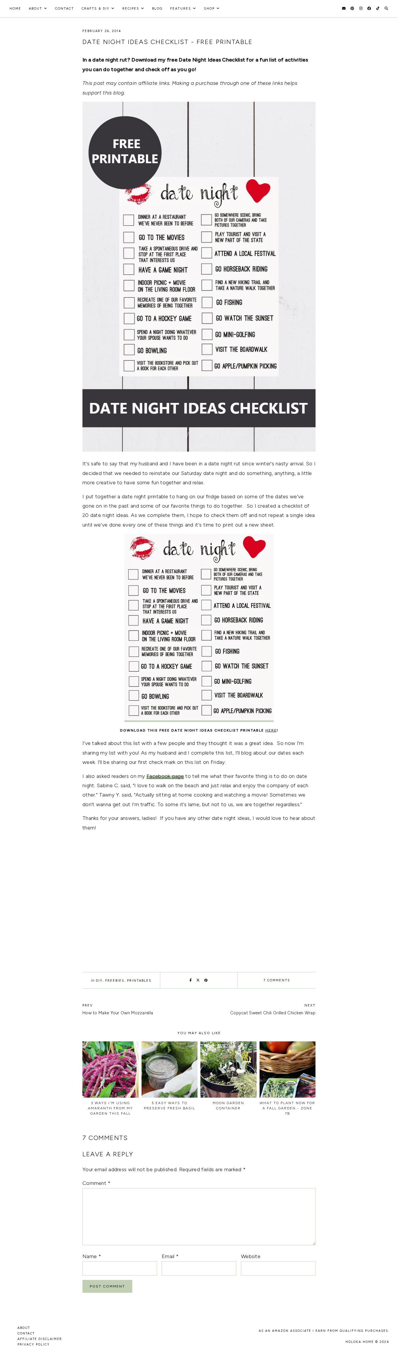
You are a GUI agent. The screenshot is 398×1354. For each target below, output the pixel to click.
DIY (99, 981)
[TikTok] (377, 8)
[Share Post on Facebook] (191, 980)
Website (250, 1256)
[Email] (344, 8)
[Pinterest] (352, 8)
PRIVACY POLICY (33, 1344)
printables (139, 981)
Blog (157, 8)
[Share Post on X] (198, 980)
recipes (130, 8)
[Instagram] (360, 8)
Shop (209, 8)
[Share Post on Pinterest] (206, 980)
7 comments (276, 980)
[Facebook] (369, 8)
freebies (114, 981)
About (35, 8)
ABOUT (23, 1328)
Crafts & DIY (96, 8)
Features (180, 8)
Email (170, 1256)
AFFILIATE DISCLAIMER (39, 1339)
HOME (15, 8)
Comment (96, 1183)
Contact (64, 8)
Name (91, 1256)
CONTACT (26, 1333)
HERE (271, 730)
